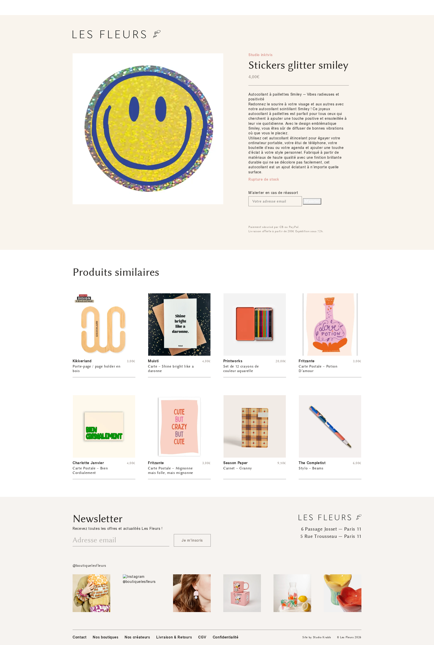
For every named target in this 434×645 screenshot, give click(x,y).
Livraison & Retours (174, 637)
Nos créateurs (137, 637)
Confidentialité (226, 637)
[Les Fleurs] (116, 34)
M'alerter (312, 201)
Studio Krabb (322, 637)
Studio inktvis (260, 55)
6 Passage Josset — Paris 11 (331, 529)
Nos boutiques (105, 637)
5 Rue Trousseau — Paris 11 (330, 536)
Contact (80, 637)
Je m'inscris (192, 540)
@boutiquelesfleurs (89, 565)
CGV (202, 637)
